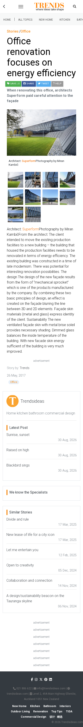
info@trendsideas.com (50, 688)
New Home (46, 19)
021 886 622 (24, 688)
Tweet (45, 83)
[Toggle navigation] (20, 6)
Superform (29, 161)
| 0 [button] (14, 83)
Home (7, 19)
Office (13, 382)
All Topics (25, 19)
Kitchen (65, 19)
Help (58, 83)
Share (30, 83)
